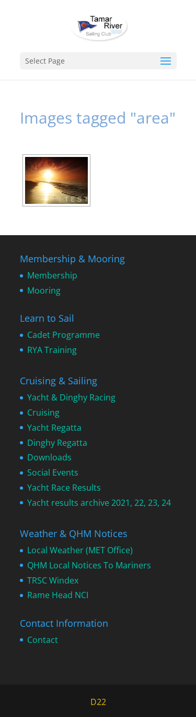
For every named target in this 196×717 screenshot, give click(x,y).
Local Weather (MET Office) (80, 550)
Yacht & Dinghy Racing (71, 397)
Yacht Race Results (64, 487)
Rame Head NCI (57, 595)
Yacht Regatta (54, 427)
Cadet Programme (63, 335)
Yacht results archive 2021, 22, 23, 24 (99, 502)
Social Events (52, 472)
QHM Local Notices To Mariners (89, 565)
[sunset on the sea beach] (56, 180)
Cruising (43, 412)
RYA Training (52, 350)
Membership (52, 275)
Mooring (44, 290)
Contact (42, 640)
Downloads (49, 457)
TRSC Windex (52, 580)
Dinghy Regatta (57, 442)
